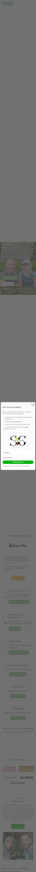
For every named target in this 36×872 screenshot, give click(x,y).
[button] (18, 441)
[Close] (32, 404)
